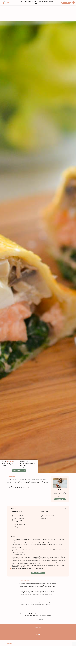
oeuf (56, 631)
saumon (38, 634)
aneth (12, 631)
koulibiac (48, 631)
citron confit (31, 631)
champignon (20, 631)
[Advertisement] (38, 13)
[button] (28, 2)
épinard (40, 631)
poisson (63, 631)
